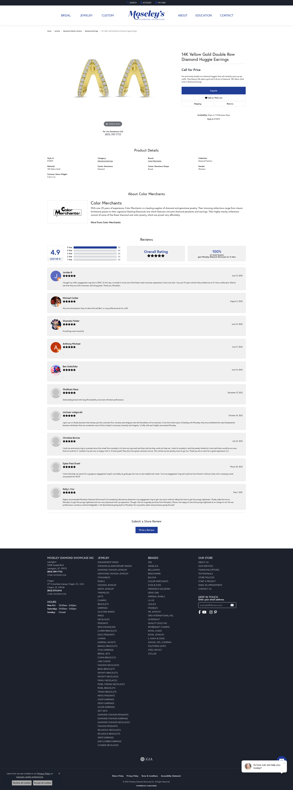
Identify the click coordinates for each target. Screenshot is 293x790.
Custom (108, 15)
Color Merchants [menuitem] (158, 581)
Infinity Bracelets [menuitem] (108, 672)
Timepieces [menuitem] (103, 592)
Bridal (66, 15)
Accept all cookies (42, 783)
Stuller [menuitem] (152, 653)
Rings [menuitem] (101, 615)
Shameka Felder (71, 320)
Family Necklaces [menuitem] (107, 680)
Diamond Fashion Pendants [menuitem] (113, 714)
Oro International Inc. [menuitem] (161, 615)
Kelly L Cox (68, 489)
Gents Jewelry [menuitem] (106, 588)
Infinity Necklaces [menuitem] (108, 676)
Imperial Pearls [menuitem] (156, 596)
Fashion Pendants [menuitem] (108, 726)
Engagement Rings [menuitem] (108, 562)
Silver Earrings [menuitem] (106, 707)
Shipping (197, 104)
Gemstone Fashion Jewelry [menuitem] (113, 573)
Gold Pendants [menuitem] (106, 634)
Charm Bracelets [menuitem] (107, 630)
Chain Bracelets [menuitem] (107, 657)
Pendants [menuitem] (103, 623)
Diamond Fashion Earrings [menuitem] (113, 718)
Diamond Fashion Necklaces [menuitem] (114, 722)
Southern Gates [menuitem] (157, 646)
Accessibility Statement (171, 776)
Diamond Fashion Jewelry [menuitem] (112, 569)
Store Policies (206, 577)
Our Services (205, 565)
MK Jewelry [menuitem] (154, 611)
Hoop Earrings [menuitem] (106, 699)
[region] (113, 82)
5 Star (69, 247)
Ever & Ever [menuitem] (154, 585)
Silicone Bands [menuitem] (106, 611)
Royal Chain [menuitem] (155, 630)
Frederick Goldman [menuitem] (159, 588)
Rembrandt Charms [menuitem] (159, 626)
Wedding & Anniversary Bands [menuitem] (115, 565)
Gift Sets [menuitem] (102, 710)
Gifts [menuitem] (100, 596)
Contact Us (205, 588)
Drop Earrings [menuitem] (106, 737)
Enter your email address (211, 599)
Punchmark (152, 786)
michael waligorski (72, 412)
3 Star (69, 253)
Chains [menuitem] (101, 638)
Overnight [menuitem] (154, 619)
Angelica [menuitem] (153, 565)
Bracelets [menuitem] (103, 604)
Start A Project (207, 581)
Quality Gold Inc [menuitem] (157, 623)
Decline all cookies (22, 783)
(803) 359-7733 (113, 134)
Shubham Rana (70, 389)
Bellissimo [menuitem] (154, 569)
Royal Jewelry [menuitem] (156, 634)
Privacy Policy (132, 776)
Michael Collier (70, 297)
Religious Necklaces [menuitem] (109, 729)
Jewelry (86, 15)
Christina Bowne (71, 437)
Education (203, 15)
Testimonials (205, 573)
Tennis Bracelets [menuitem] (107, 691)
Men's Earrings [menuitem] (106, 703)
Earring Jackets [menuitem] (107, 642)
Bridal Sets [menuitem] (104, 653)
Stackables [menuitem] (104, 577)
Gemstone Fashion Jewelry (72, 31)
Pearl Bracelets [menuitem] (106, 687)
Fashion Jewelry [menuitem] (107, 585)
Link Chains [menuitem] (104, 661)
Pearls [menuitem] (101, 581)
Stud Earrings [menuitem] (106, 649)
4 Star (69, 250)
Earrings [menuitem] (103, 607)
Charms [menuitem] (102, 600)
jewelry (57, 31)
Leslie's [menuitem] (152, 604)
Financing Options (208, 569)
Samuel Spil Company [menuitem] (160, 642)
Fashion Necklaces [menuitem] (108, 665)
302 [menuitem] (150, 562)
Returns (230, 104)
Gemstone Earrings (91, 31)
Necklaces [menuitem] (104, 619)
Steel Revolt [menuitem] (155, 649)
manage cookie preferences (29, 777)
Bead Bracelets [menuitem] (106, 668)
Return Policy (118, 776)
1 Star (69, 259)
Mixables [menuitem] (153, 607)
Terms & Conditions (149, 776)
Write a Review (146, 530)
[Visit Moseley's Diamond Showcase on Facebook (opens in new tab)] (199, 612)
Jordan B (67, 272)
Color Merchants (154, 161)
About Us (203, 562)
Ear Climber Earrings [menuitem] (109, 741)
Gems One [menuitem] (153, 592)
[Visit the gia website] (146, 759)
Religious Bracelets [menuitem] (109, 733)
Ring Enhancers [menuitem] (107, 626)
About (182, 15)
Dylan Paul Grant (71, 463)
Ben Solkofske (70, 366)
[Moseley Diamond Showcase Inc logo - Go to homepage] (146, 15)
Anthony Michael (71, 343)
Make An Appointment (210, 585)
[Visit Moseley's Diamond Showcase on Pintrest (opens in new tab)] (215, 612)
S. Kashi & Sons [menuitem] (156, 638)
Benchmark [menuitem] (154, 573)
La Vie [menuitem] (151, 600)
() (119, 247)
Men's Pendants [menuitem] (106, 695)
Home (49, 31)
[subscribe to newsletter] (232, 605)
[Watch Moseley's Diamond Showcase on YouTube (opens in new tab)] (204, 612)
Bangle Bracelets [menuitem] (107, 646)
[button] (132, 2)
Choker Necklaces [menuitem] (108, 745)
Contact (226, 15)
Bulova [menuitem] (152, 577)
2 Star (69, 256)
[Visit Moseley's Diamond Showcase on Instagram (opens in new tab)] (211, 612)
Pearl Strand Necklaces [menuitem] (111, 684)
